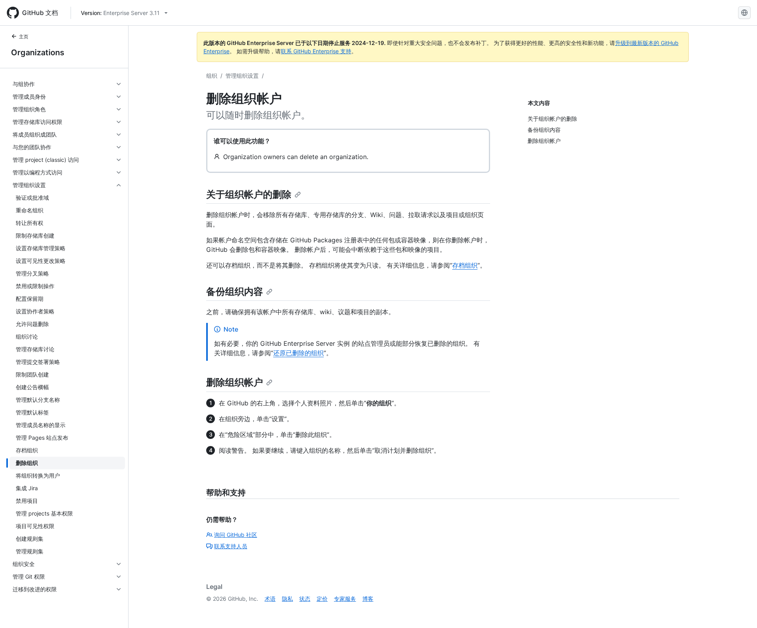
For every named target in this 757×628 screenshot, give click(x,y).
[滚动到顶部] (740, 611)
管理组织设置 (242, 75)
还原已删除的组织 (298, 353)
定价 (322, 598)
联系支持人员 (230, 546)
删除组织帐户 (234, 382)
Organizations (37, 52)
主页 (23, 36)
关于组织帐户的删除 (248, 194)
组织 (211, 75)
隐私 (287, 598)
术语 (270, 598)
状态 (304, 598)
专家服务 (345, 598)
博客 (367, 598)
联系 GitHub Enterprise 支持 (316, 51)
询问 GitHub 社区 (235, 534)
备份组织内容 (234, 291)
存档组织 (464, 265)
